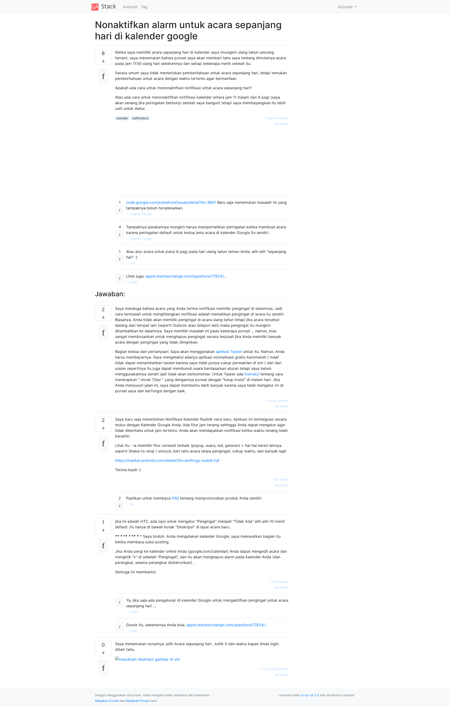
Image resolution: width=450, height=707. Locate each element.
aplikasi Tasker (229, 351)
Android (130, 6)
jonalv (134, 282)
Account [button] (346, 6)
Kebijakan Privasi (137, 701)
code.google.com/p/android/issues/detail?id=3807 (171, 202)
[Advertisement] (201, 159)
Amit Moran (280, 479)
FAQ (175, 498)
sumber (282, 124)
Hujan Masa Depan (275, 669)
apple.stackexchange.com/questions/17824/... (186, 276)
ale (132, 504)
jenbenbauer (279, 581)
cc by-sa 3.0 (310, 695)
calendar (122, 118)
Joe (132, 263)
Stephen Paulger (277, 118)
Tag (144, 6)
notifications (140, 118)
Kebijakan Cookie (107, 701)
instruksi (251, 374)
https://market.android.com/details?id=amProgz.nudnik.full (167, 460)
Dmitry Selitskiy (277, 400)
